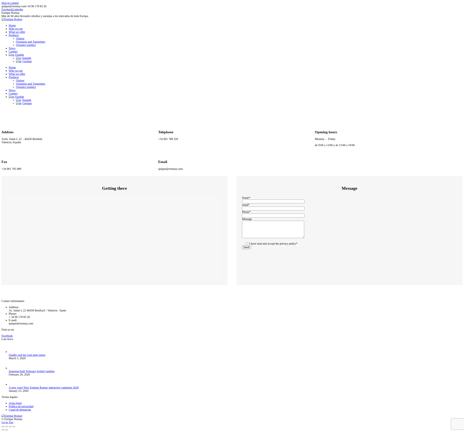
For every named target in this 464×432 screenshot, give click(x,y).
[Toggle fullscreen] (10, 426)
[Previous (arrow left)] (2, 429)
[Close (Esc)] (2, 426)
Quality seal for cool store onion (27, 354)
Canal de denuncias (20, 409)
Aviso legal (15, 403)
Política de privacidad (21, 406)
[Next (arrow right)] (6, 429)
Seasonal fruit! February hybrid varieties (32, 371)
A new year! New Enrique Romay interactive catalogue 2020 (44, 387)
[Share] (6, 426)
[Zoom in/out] (13, 426)
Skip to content (10, 3)
